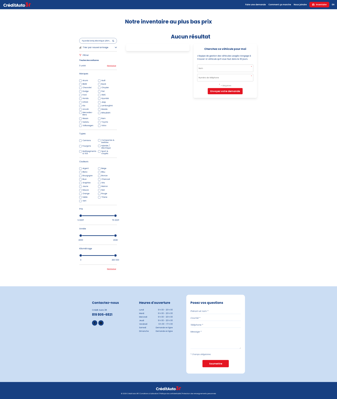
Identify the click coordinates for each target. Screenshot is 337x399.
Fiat (103, 91)
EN (333, 4)
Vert (84, 201)
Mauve (86, 190)
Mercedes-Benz (88, 113)
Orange (86, 193)
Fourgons (87, 146)
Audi (103, 80)
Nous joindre (300, 4)
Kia (84, 106)
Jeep (103, 102)
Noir (103, 190)
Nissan (85, 118)
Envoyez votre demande (225, 91)
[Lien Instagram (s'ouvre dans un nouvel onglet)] (101, 323)
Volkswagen (88, 125)
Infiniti (85, 102)
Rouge (104, 193)
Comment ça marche (279, 4)
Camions (87, 140)
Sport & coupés (104, 152)
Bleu (103, 172)
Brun (85, 179)
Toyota (104, 122)
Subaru (86, 122)
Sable (85, 197)
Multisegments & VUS (89, 152)
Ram (103, 118)
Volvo (103, 125)
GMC (103, 95)
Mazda (104, 109)
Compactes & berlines (107, 141)
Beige (103, 168)
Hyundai (105, 98)
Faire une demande (255, 4)
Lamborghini (107, 106)
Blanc (85, 172)
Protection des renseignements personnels (199, 393)
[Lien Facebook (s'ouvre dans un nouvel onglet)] (94, 323)
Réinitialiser (111, 66)
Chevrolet (87, 87)
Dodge (86, 91)
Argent (86, 168)
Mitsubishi (105, 113)
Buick (103, 84)
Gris (103, 183)
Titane (104, 197)
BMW (85, 84)
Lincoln (86, 109)
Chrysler (105, 87)
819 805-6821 (102, 314)
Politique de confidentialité (170, 393)
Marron (104, 186)
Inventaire (321, 4)
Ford (84, 95)
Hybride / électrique (106, 147)
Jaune (85, 186)
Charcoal (105, 179)
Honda (85, 98)
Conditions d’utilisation (149, 393)
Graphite (87, 183)
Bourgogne (88, 176)
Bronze (104, 176)
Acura (85, 80)
